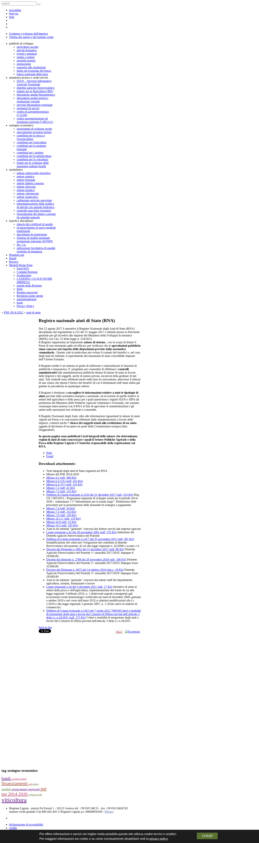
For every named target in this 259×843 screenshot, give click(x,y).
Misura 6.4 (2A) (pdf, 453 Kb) (64, 481)
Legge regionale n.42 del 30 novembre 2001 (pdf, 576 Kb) (81, 532)
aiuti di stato (33, 312)
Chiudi (207, 836)
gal (31, 784)
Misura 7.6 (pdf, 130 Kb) (61, 515)
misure (36, 784)
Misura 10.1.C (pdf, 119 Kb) (63, 518)
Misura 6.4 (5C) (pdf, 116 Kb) (64, 484)
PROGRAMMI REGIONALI (26, 789)
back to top (45, 627)
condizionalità (19, 779)
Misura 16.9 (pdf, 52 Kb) (61, 522)
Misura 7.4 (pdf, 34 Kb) (60, 508)
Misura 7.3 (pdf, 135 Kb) (61, 491)
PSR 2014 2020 (15, 794)
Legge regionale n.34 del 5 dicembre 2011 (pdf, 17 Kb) (79, 586)
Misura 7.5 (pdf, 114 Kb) (61, 511)
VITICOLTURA (14, 800)
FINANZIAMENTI (15, 783)
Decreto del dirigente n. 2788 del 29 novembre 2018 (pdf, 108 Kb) (86, 559)
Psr (44, 788)
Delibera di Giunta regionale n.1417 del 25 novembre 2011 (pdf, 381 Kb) (90, 539)
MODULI (7, 789)
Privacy (109, 811)
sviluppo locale (35, 794)
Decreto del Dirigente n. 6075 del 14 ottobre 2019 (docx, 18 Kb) (85, 569)
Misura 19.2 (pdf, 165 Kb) (62, 525)
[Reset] (38, 4)
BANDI (7, 778)
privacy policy (158, 838)
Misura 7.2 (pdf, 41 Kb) (60, 488)
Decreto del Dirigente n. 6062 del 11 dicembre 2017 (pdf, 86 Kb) (85, 549)
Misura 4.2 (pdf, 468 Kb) (61, 477)
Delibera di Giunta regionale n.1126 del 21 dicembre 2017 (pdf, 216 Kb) (89, 494)
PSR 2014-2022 (13, 312)
